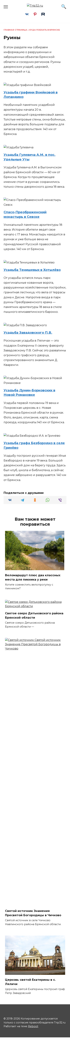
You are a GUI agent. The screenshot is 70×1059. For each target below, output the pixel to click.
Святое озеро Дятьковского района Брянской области (34, 615)
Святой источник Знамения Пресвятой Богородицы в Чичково (33, 913)
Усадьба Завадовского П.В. (28, 333)
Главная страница (15, 30)
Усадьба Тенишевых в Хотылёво (32, 270)
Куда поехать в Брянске (44, 30)
